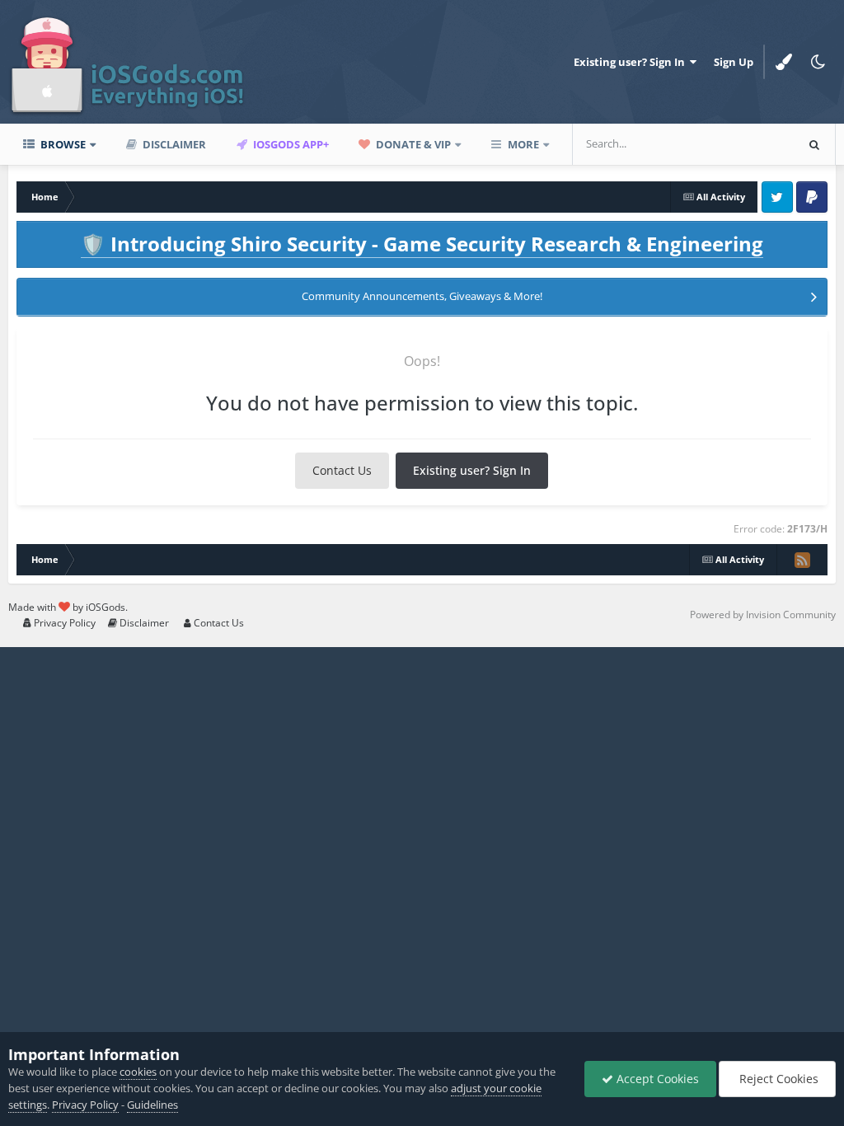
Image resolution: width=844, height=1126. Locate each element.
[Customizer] (784, 62)
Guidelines (152, 1104)
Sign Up (733, 61)
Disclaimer (173, 144)
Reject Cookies (777, 1078)
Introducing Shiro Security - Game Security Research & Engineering (422, 243)
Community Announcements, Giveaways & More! (422, 296)
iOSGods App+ (290, 144)
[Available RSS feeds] (802, 559)
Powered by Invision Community (763, 615)
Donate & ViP (412, 144)
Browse (62, 144)
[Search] (814, 144)
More (523, 144)
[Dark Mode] (818, 62)
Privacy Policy (63, 623)
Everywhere (744, 144)
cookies (138, 1071)
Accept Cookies (656, 1078)
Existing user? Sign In (632, 61)
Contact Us (342, 470)
